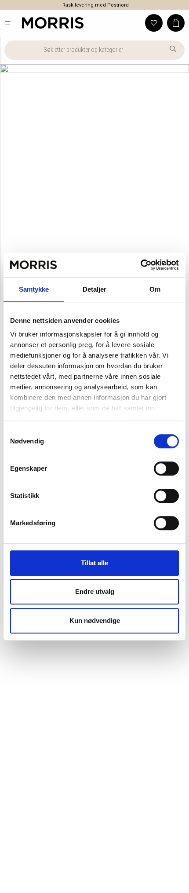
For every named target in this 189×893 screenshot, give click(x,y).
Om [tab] (154, 289)
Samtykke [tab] (34, 289)
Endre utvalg (94, 591)
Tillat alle (94, 563)
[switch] (166, 468)
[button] (7, 22)
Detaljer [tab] (95, 289)
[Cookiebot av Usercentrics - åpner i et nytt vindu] (140, 265)
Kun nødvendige (94, 620)
